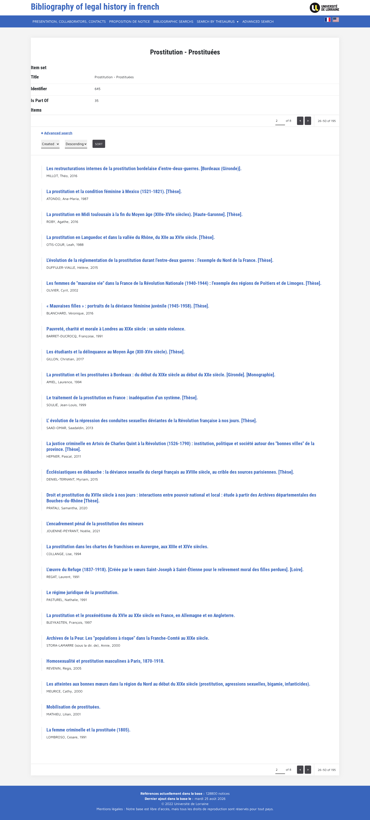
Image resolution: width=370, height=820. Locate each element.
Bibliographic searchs (173, 21)
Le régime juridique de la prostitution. (82, 592)
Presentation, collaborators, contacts (69, 21)
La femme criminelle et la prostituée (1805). (88, 730)
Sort (99, 144)
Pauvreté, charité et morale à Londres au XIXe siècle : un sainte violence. (115, 329)
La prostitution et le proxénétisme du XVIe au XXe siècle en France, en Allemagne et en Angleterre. (140, 615)
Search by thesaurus (216, 21)
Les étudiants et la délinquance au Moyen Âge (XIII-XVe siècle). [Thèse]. (115, 351)
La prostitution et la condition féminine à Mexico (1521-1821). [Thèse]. (114, 191)
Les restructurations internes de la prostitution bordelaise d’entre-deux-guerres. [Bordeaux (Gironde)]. (144, 168)
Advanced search (258, 21)
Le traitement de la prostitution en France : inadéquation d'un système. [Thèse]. (122, 397)
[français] (328, 19)
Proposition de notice (129, 21)
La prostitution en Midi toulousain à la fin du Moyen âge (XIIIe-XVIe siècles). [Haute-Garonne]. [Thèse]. (144, 214)
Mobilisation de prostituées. (73, 707)
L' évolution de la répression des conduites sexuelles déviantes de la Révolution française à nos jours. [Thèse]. (151, 420)
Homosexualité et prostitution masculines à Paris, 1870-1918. (105, 661)
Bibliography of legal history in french (95, 7)
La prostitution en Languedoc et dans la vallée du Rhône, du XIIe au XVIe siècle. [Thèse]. (130, 237)
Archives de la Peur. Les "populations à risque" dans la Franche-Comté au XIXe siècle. (127, 638)
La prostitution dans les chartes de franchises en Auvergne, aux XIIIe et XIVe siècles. (127, 546)
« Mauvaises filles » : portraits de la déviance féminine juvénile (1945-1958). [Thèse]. (127, 306)
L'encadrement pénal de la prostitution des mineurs (94, 523)
